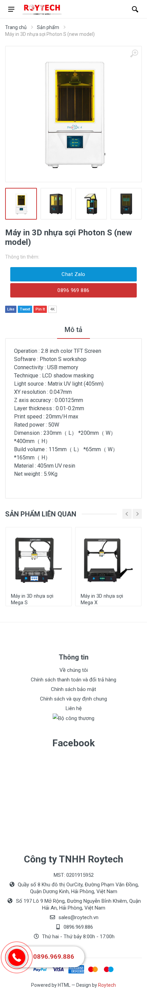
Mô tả (73, 330)
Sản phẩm (48, 27)
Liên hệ (74, 708)
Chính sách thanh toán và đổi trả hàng (73, 680)
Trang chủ (16, 27)
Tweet (25, 309)
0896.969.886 (53, 956)
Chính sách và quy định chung (73, 699)
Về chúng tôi (73, 670)
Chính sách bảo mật (73, 689)
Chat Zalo (73, 274)
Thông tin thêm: (22, 257)
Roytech (107, 985)
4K (52, 309)
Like (10, 309)
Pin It (40, 309)
